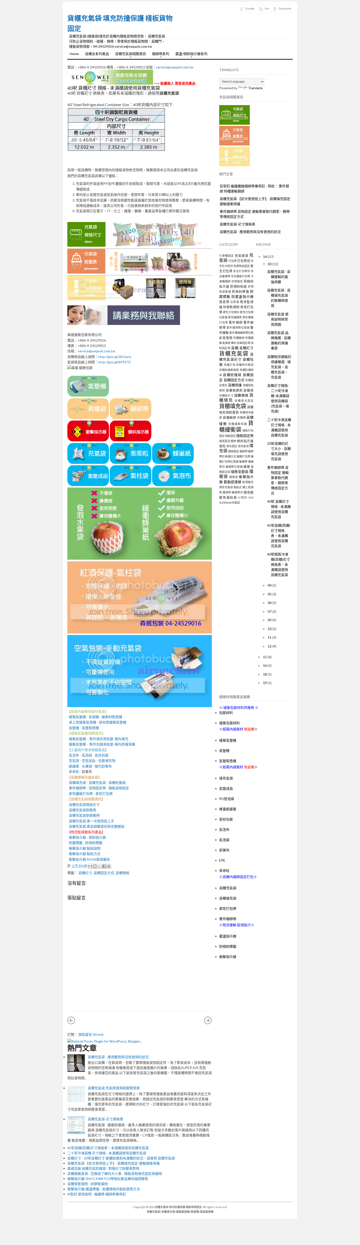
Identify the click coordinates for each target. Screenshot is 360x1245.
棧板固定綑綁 (227, 441)
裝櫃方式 (230, 456)
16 (265, 665)
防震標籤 (75, 843)
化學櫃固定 (226, 255)
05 (270, 594)
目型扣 (229, 265)
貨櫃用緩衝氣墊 (229, 369)
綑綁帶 (244, 451)
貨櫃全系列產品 (97, 54)
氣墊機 (74, 728)
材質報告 (237, 281)
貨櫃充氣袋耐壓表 (81, 810)
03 (270, 264)
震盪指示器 (227, 936)
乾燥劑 (226, 343)
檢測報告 (247, 482)
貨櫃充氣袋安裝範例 (83, 815)
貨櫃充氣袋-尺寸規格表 (105, 1119)
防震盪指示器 (242, 296)
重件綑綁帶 (76, 788)
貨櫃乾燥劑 (234, 390)
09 (270, 620)
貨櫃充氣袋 (97, 782)
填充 (222, 446)
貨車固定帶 (243, 343)
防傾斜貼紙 (238, 286)
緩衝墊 (233, 476)
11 (270, 637)
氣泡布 (73, 755)
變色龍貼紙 (228, 497)
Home (74, 54)
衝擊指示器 (76, 837)
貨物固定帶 (97, 788)
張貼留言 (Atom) (90, 1034)
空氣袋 (73, 760)
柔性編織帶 (235, 317)
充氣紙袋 (242, 255)
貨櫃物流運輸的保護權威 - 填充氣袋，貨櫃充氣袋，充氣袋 (279, 367)
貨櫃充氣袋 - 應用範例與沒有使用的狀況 (118, 1057)
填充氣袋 (243, 446)
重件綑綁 (235, 322)
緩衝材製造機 (112, 717)
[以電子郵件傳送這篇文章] (90, 866)
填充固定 (231, 446)
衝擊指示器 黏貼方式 (84, 854)
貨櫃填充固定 (244, 400)
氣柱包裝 (101, 755)
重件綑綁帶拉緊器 (238, 327)
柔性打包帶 (104, 793)
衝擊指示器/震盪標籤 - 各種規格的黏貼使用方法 (103, 1189)
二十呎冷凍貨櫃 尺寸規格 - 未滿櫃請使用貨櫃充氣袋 (106, 1153)
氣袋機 (94, 717)
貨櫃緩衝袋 (236, 426)
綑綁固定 (233, 451)
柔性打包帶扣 (231, 312)
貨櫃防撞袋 (117, 782)
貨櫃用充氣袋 (244, 364)
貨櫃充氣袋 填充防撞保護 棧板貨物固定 (178, 1207)
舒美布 (224, 850)
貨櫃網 (241, 417)
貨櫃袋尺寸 (226, 395)
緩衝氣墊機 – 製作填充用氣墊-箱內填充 (97, 739)
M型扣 (242, 497)
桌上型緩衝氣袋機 (81, 722)
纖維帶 (227, 492)
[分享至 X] (99, 866)
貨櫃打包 (230, 364)
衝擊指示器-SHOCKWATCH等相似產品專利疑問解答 (107, 1179)
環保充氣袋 (226, 487)
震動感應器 (232, 482)
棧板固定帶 (244, 436)
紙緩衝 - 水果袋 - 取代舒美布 (89, 766)
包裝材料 (226, 713)
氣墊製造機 (90, 728)
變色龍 (248, 492)
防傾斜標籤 (93, 843)
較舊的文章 (208, 1020)
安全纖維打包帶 (240, 276)
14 (265, 257)
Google (249, 8)
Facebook (285, 8)
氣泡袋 (87, 755)
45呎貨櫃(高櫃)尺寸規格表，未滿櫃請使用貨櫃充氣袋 (108, 1148)
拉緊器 (234, 301)
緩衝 (246, 466)
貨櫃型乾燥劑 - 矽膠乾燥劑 (87, 1184)
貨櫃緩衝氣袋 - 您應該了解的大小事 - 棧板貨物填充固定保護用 (114, 1173)
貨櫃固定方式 (104, 873)
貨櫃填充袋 (76, 782)
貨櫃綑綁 (229, 417)
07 (270, 611)
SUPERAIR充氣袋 (229, 502)
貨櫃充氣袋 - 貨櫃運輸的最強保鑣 (278, 276)
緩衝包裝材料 (229, 723)
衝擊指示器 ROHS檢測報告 (89, 859)
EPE (222, 860)
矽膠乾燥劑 (231, 307)
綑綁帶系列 (159, 55)
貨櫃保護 (235, 385)
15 (265, 657)
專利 (233, 343)
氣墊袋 (228, 338)
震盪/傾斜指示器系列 (190, 55)
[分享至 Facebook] (104, 866)
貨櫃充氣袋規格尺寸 (83, 804)
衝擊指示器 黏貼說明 (83, 848)
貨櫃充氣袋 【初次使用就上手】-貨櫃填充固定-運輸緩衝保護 (113, 1163)
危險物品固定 (242, 265)
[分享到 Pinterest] (108, 866)
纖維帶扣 (237, 492)
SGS (250, 497)
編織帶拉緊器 (234, 466)
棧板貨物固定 (118, 788)
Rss (267, 8)
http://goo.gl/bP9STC (114, 362)
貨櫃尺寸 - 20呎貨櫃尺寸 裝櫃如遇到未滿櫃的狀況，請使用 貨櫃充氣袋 (121, 1158)
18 (265, 674)
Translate (255, 88)
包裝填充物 (106, 760)
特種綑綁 (238, 337)
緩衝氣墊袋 (240, 471)
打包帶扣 (243, 261)
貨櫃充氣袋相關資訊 (129, 55)
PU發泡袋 (226, 799)
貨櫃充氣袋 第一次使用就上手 (91, 821)
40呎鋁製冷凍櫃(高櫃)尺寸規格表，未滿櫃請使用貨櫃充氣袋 (278, 564)
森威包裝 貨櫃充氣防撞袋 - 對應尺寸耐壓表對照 (103, 1168)
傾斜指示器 (97, 837)
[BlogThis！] (94, 866)
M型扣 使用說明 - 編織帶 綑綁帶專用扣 (96, 1194)
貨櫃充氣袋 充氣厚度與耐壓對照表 (114, 1088)
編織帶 (243, 461)
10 (270, 629)
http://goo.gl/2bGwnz (114, 357)
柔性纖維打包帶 (81, 793)
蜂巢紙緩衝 (227, 809)
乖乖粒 (74, 771)
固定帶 (224, 302)
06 (270, 602)
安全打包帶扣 (241, 271)
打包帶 (232, 260)
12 (270, 646)
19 (265, 683)
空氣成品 (89, 760)
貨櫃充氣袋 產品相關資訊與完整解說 (96, 826)
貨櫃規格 (122, 873)
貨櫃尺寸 (85, 873)
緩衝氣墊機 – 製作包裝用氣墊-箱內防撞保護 (101, 744)
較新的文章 (71, 1020)
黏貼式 (238, 487)
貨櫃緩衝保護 (237, 423)
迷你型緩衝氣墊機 (112, 722)
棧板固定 (230, 435)
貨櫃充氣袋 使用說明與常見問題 (277, 319)
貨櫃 (234, 348)
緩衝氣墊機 (76, 717)
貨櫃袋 (248, 390)
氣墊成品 (226, 788)
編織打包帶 (243, 456)
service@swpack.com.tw (174, 67)
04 (270, 585)
